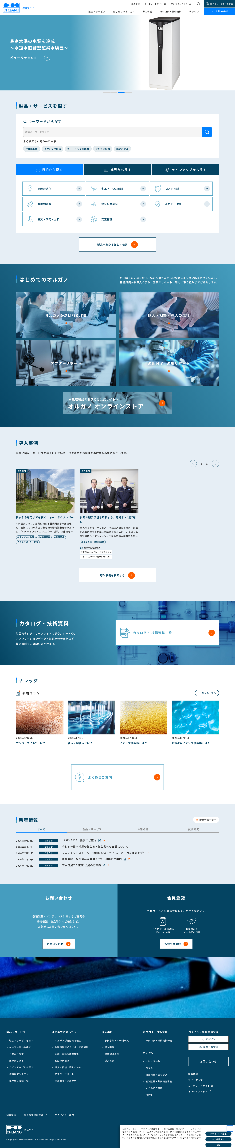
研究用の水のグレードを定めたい (96, 552)
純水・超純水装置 (25, 537)
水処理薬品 (122, 148)
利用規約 (11, 1115)
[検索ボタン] (207, 132)
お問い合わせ (222, 11)
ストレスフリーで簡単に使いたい (96, 556)
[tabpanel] (117, 853)
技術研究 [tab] (193, 829)
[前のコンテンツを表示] (193, 463)
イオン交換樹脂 (52, 148)
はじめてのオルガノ (124, 11)
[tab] (106, 92)
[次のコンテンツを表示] (215, 463)
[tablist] (117, 830)
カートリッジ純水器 (78, 148)
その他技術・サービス (27, 542)
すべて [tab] (41, 829)
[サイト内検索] (198, 3)
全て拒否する (218, 1139)
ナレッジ (194, 11)
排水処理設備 (103, 148)
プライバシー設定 (64, 1115)
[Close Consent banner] (229, 1128)
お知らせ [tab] (142, 829)
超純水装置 (32, 148)
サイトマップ (195, 1080)
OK (218, 1145)
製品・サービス (96, 11)
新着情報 (135, 4)
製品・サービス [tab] (92, 829)
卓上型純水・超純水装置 (92, 541)
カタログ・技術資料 (170, 11)
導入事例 (147, 11)
